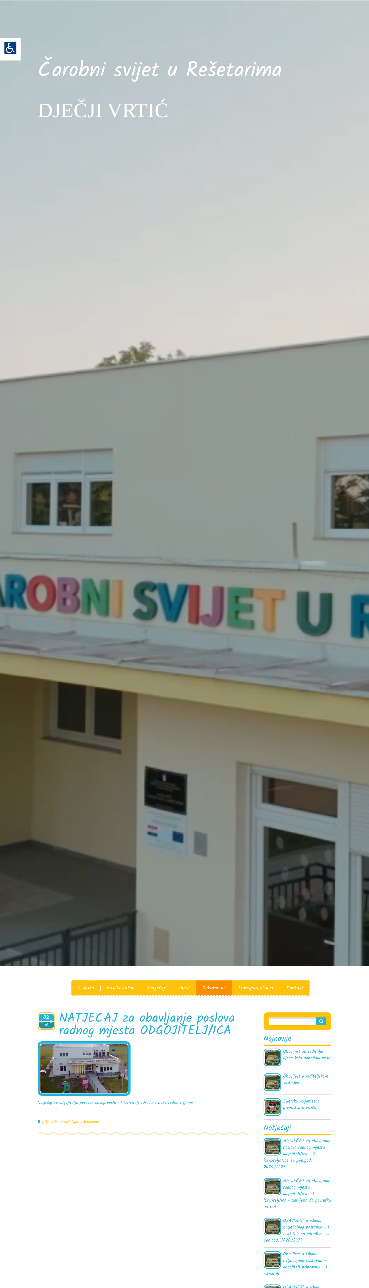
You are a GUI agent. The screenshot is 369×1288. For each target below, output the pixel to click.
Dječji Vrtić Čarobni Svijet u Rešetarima (70, 1122)
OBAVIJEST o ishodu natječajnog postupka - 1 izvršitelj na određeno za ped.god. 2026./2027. (297, 1231)
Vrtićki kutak (121, 988)
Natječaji (156, 988)
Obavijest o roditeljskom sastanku (305, 1079)
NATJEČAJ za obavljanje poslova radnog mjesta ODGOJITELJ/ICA (147, 1025)
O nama (85, 988)
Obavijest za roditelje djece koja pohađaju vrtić (306, 1055)
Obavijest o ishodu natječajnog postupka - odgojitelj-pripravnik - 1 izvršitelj (295, 1264)
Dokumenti (213, 988)
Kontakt (295, 988)
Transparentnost (256, 988)
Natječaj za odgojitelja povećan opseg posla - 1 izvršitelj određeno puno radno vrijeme (116, 1103)
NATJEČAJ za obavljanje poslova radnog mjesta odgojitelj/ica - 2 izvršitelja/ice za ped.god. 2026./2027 (297, 1154)
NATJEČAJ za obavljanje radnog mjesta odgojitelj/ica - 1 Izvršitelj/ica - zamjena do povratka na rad (297, 1194)
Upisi (184, 988)
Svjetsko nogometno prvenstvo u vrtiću (301, 1104)
